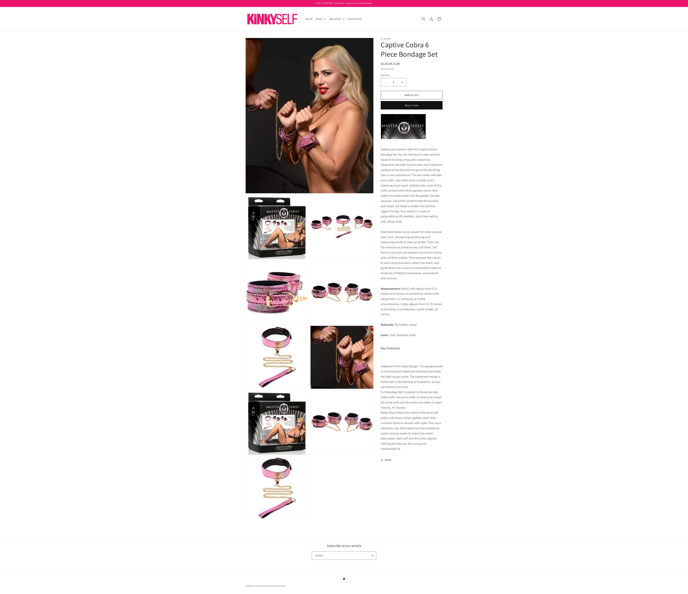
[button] (423, 19)
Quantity (385, 75)
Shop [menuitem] (319, 19)
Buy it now (412, 105)
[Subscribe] (372, 555)
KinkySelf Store (260, 586)
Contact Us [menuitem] (355, 19)
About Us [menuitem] (335, 19)
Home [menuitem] (309, 19)
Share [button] (388, 459)
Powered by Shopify (276, 586)
